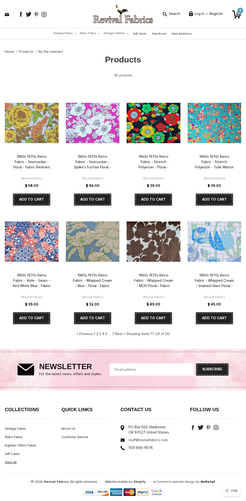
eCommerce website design (174, 481)
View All (11, 462)
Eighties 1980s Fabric (21, 445)
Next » (120, 334)
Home (9, 52)
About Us (68, 428)
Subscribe (212, 369)
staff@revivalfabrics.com (7, 14)
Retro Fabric (14, 437)
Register (216, 14)
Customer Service (75, 437)
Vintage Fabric (15, 428)
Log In (199, 14)
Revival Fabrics (56, 481)
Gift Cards (12, 454)
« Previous (85, 334)
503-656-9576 (141, 448)
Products (26, 52)
